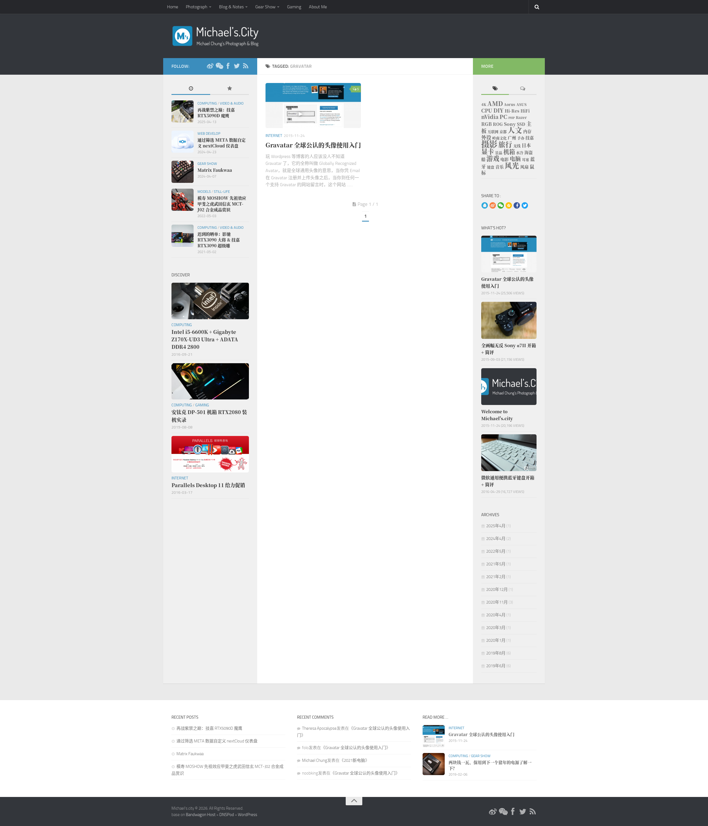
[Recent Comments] (523, 89)
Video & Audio (232, 103)
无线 (516, 145)
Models (204, 191)
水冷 (519, 152)
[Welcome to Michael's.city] (509, 386)
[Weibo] (210, 66)
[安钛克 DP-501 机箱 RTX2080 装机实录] (210, 381)
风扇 (524, 167)
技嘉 (529, 138)
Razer (521, 117)
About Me (318, 6)
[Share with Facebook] (517, 206)
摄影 (489, 143)
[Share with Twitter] (525, 206)
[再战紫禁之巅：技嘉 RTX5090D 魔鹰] (182, 111)
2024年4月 (496, 538)
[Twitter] (236, 66)
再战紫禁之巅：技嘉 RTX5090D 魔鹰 (209, 728)
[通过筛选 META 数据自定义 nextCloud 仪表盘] (182, 142)
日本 (526, 145)
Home (172, 6)
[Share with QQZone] (509, 206)
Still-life (222, 191)
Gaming (294, 6)
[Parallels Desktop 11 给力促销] (210, 454)
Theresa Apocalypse (319, 728)
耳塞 (525, 159)
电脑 (515, 159)
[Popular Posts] (229, 89)
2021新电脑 (354, 760)
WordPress (247, 814)
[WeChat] (219, 66)
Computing (207, 103)
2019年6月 (496, 665)
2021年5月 (496, 564)
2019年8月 (496, 653)
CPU (486, 110)
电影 (504, 159)
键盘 (490, 167)
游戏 (492, 158)
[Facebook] (228, 66)
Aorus (509, 104)
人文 (515, 130)
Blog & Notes (231, 6)
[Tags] (495, 89)
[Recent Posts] (190, 89)
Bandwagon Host (200, 814)
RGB (486, 124)
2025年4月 (496, 525)
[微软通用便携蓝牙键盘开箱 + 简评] (509, 452)
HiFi (525, 111)
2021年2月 (496, 576)
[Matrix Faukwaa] (182, 172)
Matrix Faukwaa (190, 753)
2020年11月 (497, 602)
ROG (498, 124)
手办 (520, 138)
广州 (512, 138)
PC (503, 117)
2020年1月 (496, 640)
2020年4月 (496, 614)
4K (483, 104)
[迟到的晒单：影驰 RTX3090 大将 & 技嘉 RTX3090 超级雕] (182, 236)
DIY (498, 110)
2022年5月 (496, 551)
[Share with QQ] (484, 206)
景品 (498, 152)
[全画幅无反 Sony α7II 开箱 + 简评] (509, 320)
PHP (511, 118)
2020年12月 (497, 589)
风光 (512, 165)
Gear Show (265, 6)
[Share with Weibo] (493, 206)
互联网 (493, 131)
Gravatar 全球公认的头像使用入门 (355, 747)
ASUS (521, 104)
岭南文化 (499, 138)
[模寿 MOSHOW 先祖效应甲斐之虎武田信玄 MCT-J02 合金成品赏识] (182, 200)
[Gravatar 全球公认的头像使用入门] (313, 105)
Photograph (196, 6)
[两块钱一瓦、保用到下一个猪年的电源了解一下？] (434, 764)
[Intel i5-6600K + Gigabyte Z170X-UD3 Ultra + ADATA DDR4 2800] (210, 301)
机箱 (509, 151)
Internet (274, 135)
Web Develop (208, 133)
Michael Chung (314, 760)
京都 (503, 131)
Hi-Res (512, 111)
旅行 (505, 144)
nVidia (489, 116)
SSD (521, 124)
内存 (527, 131)
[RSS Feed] (245, 66)
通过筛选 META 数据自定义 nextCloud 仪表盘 (216, 741)
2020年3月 (496, 627)
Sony (510, 124)
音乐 (499, 167)
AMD (495, 103)
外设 (486, 137)
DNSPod (226, 814)
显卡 (487, 151)
